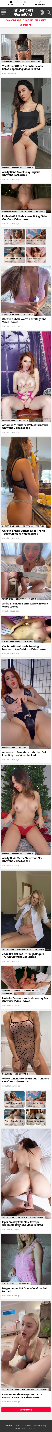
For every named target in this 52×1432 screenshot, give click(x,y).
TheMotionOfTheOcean (27, 61)
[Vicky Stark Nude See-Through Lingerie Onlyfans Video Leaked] (26, 1043)
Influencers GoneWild (22, 12)
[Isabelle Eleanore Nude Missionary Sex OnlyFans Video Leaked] (26, 980)
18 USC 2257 (20, 1428)
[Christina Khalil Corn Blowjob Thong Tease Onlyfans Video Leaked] (26, 482)
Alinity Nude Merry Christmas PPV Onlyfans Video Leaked (22, 859)
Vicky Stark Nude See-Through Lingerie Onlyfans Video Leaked (25, 1080)
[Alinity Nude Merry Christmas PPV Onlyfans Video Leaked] (26, 810)
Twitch (29, 167)
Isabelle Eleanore (11, 990)
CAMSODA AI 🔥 (14, 20)
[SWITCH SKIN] (42, 12)
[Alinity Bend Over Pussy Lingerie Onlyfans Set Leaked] (26, 123)
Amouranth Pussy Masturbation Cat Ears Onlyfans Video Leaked (24, 754)
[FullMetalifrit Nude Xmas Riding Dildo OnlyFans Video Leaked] (26, 198)
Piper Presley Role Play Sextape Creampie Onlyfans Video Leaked (22, 1223)
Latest (11, 4)
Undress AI (25, 25)
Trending (40, 4)
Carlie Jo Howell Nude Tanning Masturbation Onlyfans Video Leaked (24, 648)
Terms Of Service (23, 1425)
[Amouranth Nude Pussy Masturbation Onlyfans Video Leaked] (26, 376)
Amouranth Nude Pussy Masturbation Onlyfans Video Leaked (25, 426)
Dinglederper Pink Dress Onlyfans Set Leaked (24, 1290)
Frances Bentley (10, 1389)
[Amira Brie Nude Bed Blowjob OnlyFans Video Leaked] (26, 571)
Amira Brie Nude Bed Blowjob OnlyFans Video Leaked (25, 605)
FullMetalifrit (9, 211)
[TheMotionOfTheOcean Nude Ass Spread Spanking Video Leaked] (26, 48)
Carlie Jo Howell (11, 641)
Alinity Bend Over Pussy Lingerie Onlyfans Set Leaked (21, 173)
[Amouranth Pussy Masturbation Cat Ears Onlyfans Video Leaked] (26, 704)
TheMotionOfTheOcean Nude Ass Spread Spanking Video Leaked (22, 67)
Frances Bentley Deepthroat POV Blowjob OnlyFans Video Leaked (22, 1396)
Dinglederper (9, 1283)
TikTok (32, 599)
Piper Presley (36, 1217)
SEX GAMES (40, 20)
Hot (25, 4)
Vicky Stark (21, 1074)
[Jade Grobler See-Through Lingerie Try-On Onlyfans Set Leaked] (26, 911)
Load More (26, 1409)
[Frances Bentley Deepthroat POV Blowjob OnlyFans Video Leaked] (26, 1346)
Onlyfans (7, 61)
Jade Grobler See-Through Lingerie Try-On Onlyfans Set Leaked (23, 955)
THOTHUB (28, 20)
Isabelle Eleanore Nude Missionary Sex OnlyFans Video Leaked (25, 999)
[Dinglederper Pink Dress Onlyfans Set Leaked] (26, 1259)
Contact (33, 1428)
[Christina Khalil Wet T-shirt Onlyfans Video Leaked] (26, 291)
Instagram (26, 211)
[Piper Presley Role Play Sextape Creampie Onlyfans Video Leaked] (26, 1174)
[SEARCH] (48, 12)
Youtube (40, 526)
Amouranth (8, 420)
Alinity (5, 167)
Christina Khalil (11, 314)
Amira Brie (7, 599)
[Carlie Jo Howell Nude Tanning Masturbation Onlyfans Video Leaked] (26, 629)
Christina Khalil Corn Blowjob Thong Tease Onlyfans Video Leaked (23, 532)
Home (9, 1425)
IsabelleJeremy (30, 990)
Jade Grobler (24, 949)
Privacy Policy (40, 1425)
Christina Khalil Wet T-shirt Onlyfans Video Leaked (24, 320)
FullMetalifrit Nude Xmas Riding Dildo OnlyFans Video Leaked (24, 218)
